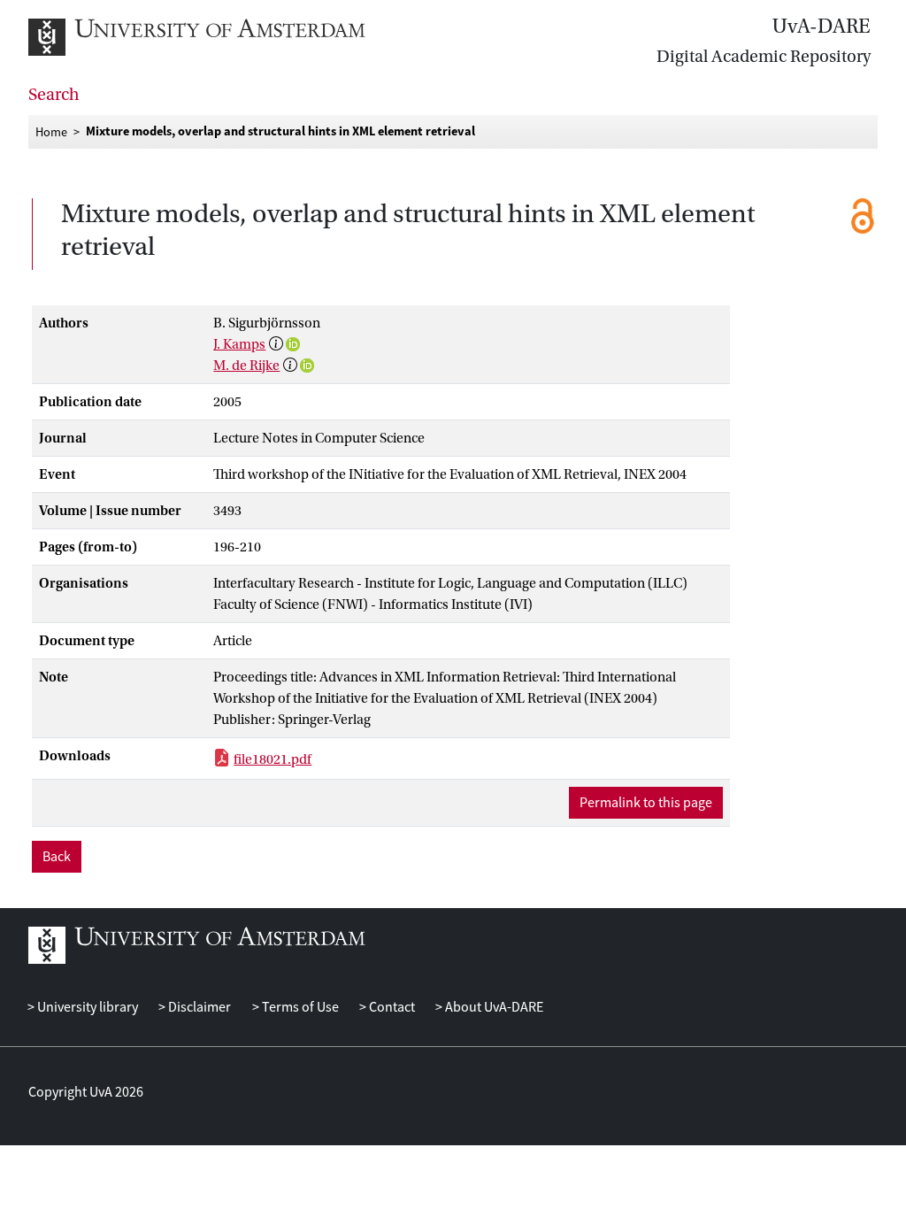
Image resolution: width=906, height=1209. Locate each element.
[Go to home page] (216, 37)
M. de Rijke (246, 365)
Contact (390, 1007)
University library (86, 1007)
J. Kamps (239, 344)
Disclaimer (198, 1007)
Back (56, 857)
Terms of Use (298, 1007)
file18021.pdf (272, 759)
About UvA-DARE (492, 1007)
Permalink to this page (646, 803)
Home (51, 132)
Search (54, 94)
